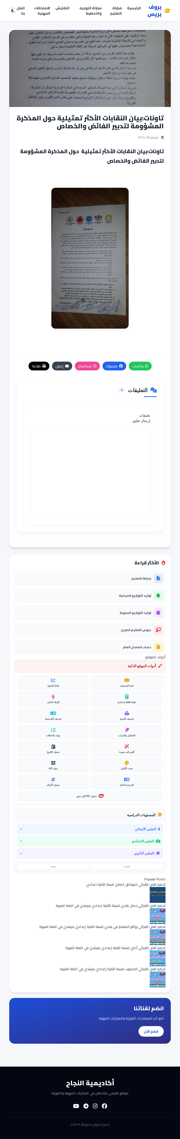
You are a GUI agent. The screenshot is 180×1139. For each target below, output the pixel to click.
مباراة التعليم (116, 10)
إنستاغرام (85, 366)
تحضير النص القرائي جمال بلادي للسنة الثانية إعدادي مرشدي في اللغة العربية (111, 905)
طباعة (36, 366)
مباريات (126, 866)
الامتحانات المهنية (42, 10)
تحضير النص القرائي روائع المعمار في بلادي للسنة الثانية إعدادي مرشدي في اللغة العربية (102, 926)
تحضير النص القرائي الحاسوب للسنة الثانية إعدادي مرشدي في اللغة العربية (113, 969)
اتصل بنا (21, 10)
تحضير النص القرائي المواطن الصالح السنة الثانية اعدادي (126, 884)
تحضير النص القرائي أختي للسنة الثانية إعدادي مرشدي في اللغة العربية (115, 947)
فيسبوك (111, 366)
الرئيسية (134, 8)
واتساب (137, 366)
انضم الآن (151, 1031)
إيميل (59, 366)
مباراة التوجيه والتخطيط (90, 10)
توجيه (53, 866)
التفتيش (63, 8)
